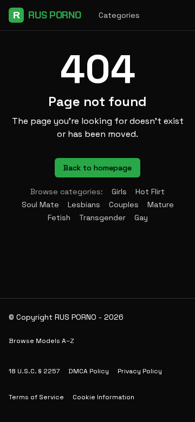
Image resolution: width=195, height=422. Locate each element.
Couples (124, 204)
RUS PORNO (47, 15)
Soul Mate (40, 204)
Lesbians (84, 204)
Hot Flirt (150, 191)
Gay (141, 217)
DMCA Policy (88, 371)
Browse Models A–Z (41, 341)
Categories (119, 15)
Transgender (102, 217)
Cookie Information (103, 397)
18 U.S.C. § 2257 (34, 371)
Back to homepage (97, 168)
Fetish (59, 217)
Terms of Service (36, 397)
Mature (160, 204)
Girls (119, 191)
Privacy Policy (140, 371)
